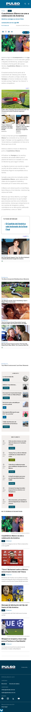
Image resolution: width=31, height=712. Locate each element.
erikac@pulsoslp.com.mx (8, 689)
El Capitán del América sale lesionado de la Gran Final (16, 227)
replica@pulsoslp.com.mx (8, 692)
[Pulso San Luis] (13, 4)
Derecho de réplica (14, 683)
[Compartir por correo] (11, 32)
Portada (3, 10)
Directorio (4, 683)
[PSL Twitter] (13, 699)
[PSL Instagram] (8, 699)
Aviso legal (4, 706)
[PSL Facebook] (2, 699)
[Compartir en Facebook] (3, 32)
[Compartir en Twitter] (6, 31)
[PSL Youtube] (19, 699)
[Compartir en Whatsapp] (8, 32)
